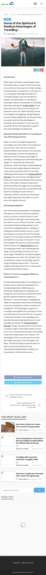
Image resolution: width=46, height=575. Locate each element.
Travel (7, 19)
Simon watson (24, 430)
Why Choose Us (27, 563)
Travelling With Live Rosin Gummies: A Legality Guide (27, 458)
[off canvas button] (35, 3)
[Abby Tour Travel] (8, 3)
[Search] (41, 4)
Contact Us (17, 563)
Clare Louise (11, 34)
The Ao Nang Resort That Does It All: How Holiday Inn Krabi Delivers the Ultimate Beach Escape (29, 440)
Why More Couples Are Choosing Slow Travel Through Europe (29, 475)
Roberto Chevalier (22, 449)
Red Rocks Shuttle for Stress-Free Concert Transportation (28, 425)
